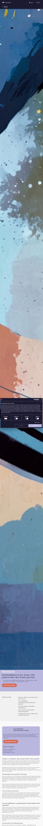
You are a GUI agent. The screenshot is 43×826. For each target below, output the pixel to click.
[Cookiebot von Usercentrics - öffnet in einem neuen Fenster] (34, 399)
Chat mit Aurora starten (9, 685)
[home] (6, 2)
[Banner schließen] (41, 399)
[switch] (16, 418)
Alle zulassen (35, 425)
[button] (38, 2)
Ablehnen (21, 425)
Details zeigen (37, 422)
